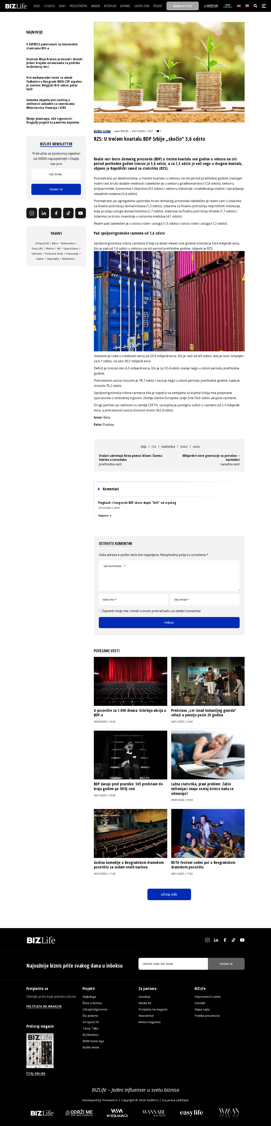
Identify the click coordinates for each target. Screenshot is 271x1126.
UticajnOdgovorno (95, 1009)
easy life (37, 248)
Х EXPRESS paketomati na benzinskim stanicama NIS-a (52, 46)
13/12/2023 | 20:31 (109, 508)
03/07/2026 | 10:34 (182, 800)
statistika (168, 446)
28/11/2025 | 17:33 (182, 873)
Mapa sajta (202, 1009)
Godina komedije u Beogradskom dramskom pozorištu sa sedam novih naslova (129, 865)
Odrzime (37, 253)
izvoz (184, 446)
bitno (55, 243)
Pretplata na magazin (152, 1009)
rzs (154, 446)
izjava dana (71, 248)
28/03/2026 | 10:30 (104, 721)
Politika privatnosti (207, 1016)
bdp (143, 446)
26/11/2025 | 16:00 (104, 795)
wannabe (53, 259)
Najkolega (89, 997)
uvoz (196, 446)
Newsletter (146, 1016)
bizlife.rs (153, 1100)
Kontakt (200, 1003)
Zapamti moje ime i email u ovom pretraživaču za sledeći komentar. (152, 611)
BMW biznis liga (93, 1041)
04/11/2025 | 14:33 (182, 721)
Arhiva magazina (149, 1022)
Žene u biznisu (92, 1003)
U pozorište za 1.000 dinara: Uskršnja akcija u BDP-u (130, 713)
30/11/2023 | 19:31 (142, 131)
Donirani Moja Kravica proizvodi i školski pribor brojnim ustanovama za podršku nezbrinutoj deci (54, 63)
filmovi (50, 248)
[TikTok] (68, 213)
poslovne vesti (54, 253)
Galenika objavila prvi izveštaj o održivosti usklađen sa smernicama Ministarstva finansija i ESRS (50, 104)
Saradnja (144, 997)
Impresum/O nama (207, 997)
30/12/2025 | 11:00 (104, 873)
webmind (68, 259)
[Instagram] (31, 213)
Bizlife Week (91, 1047)
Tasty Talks (90, 1028)
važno (40, 259)
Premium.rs (110, 1100)
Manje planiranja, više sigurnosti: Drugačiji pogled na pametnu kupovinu (52, 120)
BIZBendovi (90, 1035)
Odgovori (103, 515)
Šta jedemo (90, 1016)
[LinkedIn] (44, 213)
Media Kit (144, 1003)
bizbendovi (68, 243)
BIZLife (125, 131)
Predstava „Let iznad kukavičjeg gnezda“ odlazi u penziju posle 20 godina (203, 713)
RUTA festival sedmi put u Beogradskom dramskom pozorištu (203, 865)
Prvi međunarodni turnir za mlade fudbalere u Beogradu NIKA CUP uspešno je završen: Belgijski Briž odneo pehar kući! (54, 83)
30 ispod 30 (42, 243)
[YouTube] (80, 213)
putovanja (72, 253)
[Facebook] (56, 213)
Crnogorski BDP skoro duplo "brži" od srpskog (144, 502)
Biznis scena (102, 131)
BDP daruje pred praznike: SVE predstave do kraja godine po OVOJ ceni (128, 786)
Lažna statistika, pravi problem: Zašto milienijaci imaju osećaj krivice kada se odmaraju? (202, 788)
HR (59, 248)
